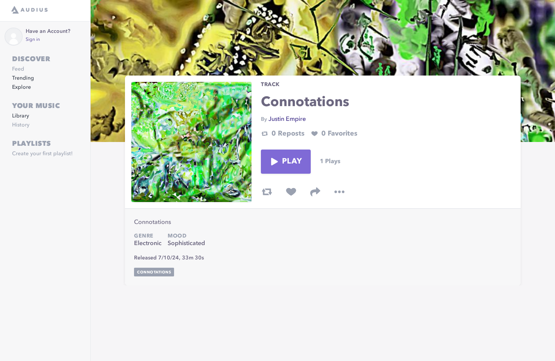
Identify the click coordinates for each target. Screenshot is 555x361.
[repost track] (267, 192)
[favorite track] (291, 192)
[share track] (315, 192)
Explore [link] (21, 87)
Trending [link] (23, 78)
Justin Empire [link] (287, 119)
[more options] (339, 192)
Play (292, 161)
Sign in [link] (33, 39)
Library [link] (20, 116)
